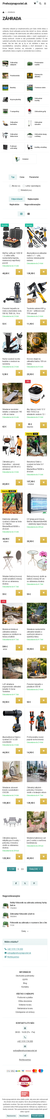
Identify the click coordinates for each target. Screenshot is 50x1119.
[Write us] (25, 1055)
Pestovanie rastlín (39, 64)
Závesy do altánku (39, 76)
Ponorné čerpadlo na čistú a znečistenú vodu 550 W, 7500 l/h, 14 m (11, 310)
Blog (25, 983)
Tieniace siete (40, 87)
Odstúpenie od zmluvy (25, 1012)
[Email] (25, 1046)
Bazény (13, 87)
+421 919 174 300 (15, 949)
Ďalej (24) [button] (33, 869)
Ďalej (23, 931)
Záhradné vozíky (38, 99)
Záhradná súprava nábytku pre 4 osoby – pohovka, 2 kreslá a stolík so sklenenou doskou (11, 843)
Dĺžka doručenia (25, 1001)
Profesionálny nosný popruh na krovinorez (35, 738)
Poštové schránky (13, 147)
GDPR (25, 979)
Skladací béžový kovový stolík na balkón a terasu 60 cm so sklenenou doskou (12, 580)
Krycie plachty (15, 99)
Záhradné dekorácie (14, 135)
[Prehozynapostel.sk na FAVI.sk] (25, 1081)
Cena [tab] (22, 177)
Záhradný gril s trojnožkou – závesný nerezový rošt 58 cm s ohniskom (11, 465)
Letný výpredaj (33, 186)
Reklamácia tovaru (25, 1008)
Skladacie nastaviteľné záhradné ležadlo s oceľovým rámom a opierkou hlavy (36, 633)
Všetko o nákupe (25, 994)
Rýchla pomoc (13, 957)
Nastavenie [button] (11, 1116)
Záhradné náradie (38, 123)
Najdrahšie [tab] (14, 204)
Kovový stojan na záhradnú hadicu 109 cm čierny (36, 361)
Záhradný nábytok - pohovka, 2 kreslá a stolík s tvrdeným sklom (36, 790)
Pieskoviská (15, 76)
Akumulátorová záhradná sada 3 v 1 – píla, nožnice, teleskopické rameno (36, 257)
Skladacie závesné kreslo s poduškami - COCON (10, 790)
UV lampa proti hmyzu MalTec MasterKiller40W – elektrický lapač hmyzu (37, 521)
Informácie (25, 972)
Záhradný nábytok (13, 64)
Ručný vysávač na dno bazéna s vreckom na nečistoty (11, 361)
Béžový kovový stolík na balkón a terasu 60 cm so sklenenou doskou (36, 578)
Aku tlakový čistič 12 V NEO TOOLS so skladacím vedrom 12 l (36, 411)
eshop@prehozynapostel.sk (19, 953)
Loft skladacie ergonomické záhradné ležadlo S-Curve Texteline (11, 688)
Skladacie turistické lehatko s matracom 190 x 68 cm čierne (12, 411)
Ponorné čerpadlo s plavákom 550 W (35, 685)
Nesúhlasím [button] (24, 1116)
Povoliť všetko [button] (37, 1116)
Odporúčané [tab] (16, 199)
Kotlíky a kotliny (41, 147)
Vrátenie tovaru (25, 1005)
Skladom (26, 190)
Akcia (16, 186)
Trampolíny (14, 111)
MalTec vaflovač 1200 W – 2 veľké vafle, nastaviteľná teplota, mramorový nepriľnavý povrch (12, 258)
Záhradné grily (40, 111)
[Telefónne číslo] (25, 1037)
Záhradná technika (14, 123)
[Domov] (3, 12)
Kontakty (25, 987)
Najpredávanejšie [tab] (32, 204)
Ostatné (25, 159)
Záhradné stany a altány (41, 135)
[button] (19, 272)
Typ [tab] (12, 177)
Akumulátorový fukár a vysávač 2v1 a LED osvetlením (11, 739)
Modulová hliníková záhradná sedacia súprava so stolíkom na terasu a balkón (11, 633)
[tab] (21, 213)
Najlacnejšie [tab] (33, 199)
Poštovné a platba (25, 997)
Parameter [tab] (34, 177)
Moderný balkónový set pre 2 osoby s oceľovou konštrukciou (36, 840)
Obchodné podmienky (25, 976)
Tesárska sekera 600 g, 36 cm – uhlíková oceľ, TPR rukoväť (36, 310)
